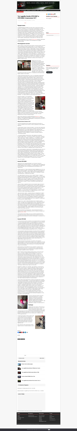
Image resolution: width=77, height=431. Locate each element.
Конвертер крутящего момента (32, 416)
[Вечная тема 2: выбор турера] (19, 365)
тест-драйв (22, 339)
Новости (28, 10)
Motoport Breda (34, 39)
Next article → (42, 358)
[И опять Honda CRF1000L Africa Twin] (19, 377)
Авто (38, 10)
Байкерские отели (43, 10)
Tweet (25, 22)
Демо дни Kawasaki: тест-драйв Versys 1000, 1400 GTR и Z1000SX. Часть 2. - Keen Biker (31, 390)
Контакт (51, 417)
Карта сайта (19, 418)
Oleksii (25, 20)
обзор (19, 339)
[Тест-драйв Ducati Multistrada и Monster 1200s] (19, 373)
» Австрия (40, 417)
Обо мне (51, 415)
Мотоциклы (34, 10)
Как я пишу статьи (52, 418)
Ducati (39, 116)
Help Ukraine (23, 10)
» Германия (40, 419)
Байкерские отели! (41, 416)
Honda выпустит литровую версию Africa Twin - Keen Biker (26, 388)
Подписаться (49, 72)
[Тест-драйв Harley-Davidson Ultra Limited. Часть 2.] (19, 381)
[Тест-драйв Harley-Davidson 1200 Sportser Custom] (19, 369)
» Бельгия (40, 418)
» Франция (40, 420)
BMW (36, 116)
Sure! (49, 429)
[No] (75, 429)
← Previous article (21, 358)
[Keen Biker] (38, 5)
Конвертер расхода (31, 415)
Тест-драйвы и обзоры (21, 417)
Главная (18, 10)
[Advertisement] (31, 347)
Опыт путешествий (41, 415)
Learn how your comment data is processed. (35, 410)
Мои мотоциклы (52, 416)
